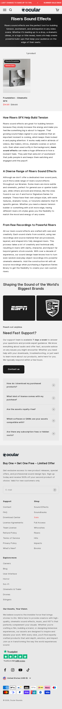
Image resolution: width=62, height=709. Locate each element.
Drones (6, 595)
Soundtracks (40, 512)
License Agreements (13, 523)
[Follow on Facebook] (5, 670)
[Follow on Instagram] (13, 670)
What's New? (9, 548)
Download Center (11, 517)
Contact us (14, 369)
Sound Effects (41, 507)
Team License (9, 528)
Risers (37, 533)
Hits (36, 538)
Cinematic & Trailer (12, 589)
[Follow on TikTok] (28, 670)
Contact (7, 507)
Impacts (38, 543)
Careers (7, 563)
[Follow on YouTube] (20, 670)
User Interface (10, 574)
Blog (5, 569)
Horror (6, 579)
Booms (37, 548)
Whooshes (39, 528)
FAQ (5, 512)
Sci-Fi (6, 584)
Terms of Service (11, 538)
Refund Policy (10, 533)
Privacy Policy (10, 543)
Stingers (7, 600)
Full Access (39, 523)
